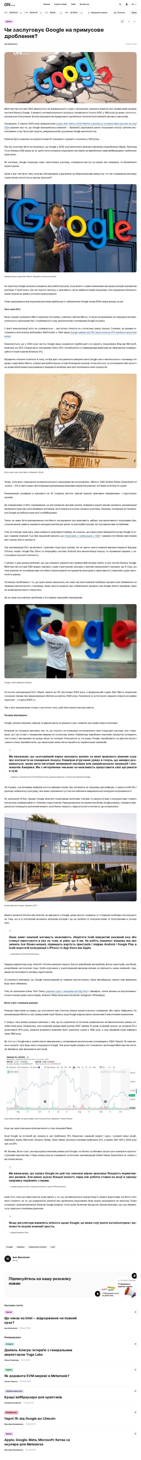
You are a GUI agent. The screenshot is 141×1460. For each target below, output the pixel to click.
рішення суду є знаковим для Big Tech (67, 991)
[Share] (122, 21)
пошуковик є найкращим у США (82, 536)
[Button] (120, 4)
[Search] (120, 4)
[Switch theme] (127, 4)
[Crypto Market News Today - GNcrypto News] (9, 4)
